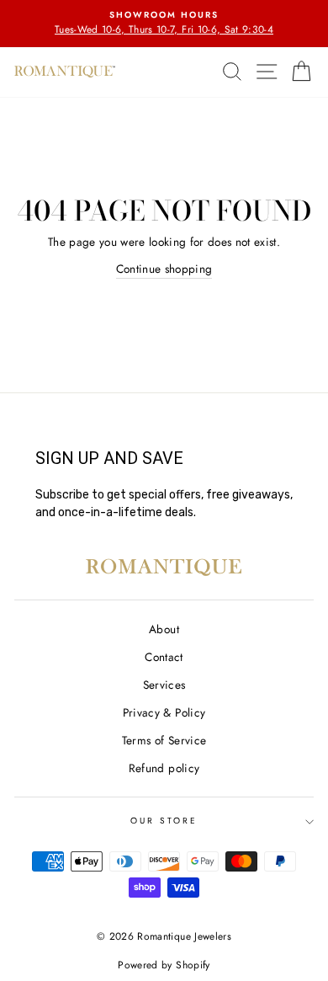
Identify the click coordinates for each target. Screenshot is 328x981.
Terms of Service (164, 740)
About (164, 629)
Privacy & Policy (164, 712)
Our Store (164, 820)
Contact (164, 656)
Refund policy (164, 768)
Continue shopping (164, 268)
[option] (164, 23)
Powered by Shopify (163, 965)
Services (164, 684)
